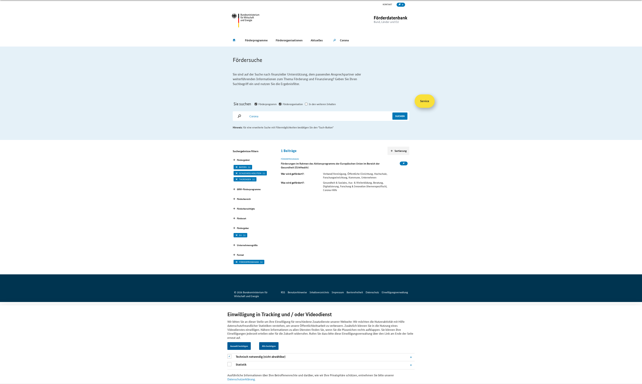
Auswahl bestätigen (239, 346)
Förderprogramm (267, 104)
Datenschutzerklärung (241, 379)
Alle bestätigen (269, 346)
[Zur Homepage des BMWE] (245, 20)
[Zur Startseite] (383, 20)
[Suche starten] (334, 40)
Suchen (400, 116)
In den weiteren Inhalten (322, 104)
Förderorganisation (293, 104)
